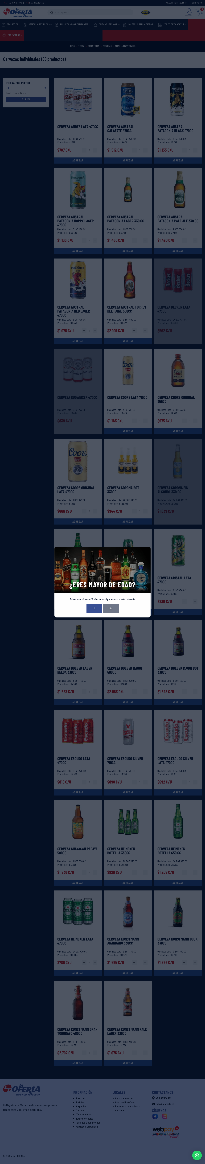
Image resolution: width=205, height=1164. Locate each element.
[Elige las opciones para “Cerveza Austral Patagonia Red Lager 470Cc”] (78, 341)
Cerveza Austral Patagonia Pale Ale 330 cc (177, 219)
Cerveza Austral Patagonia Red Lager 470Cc (73, 311)
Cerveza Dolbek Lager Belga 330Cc (74, 670)
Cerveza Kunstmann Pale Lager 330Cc (127, 1031)
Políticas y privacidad (86, 1126)
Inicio (72, 46)
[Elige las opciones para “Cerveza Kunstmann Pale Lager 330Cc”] (128, 1063)
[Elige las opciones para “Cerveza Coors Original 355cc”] (178, 431)
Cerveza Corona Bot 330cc (123, 490)
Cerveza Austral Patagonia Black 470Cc (175, 129)
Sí (94, 608)
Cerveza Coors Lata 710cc (127, 397)
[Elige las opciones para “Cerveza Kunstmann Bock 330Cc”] (178, 973)
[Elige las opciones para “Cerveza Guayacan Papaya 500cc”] (78, 883)
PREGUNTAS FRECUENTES (177, 3)
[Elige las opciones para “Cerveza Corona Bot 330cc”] (128, 521)
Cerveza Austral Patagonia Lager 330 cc (125, 219)
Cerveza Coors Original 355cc (176, 399)
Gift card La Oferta (125, 1102)
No (110, 608)
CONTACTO (197, 3)
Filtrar (26, 99)
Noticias (79, 1102)
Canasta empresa (124, 1098)
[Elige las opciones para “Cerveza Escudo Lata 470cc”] (78, 792)
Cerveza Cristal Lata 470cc (174, 580)
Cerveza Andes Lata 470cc (77, 127)
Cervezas (107, 46)
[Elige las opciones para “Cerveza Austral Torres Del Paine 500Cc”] (128, 341)
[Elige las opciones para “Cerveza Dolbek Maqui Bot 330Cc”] (178, 702)
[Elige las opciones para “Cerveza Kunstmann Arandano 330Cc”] (128, 973)
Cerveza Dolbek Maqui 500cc (124, 670)
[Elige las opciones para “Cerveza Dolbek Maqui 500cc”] (128, 702)
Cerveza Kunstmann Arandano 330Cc (123, 941)
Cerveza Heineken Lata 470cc (75, 941)
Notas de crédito (84, 1118)
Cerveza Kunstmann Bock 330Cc (177, 941)
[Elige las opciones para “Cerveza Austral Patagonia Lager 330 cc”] (128, 251)
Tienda (81, 46)
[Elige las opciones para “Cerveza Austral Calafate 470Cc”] (128, 160)
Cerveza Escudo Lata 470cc (73, 760)
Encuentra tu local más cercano (127, 1108)
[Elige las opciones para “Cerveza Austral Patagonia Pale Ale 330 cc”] (178, 251)
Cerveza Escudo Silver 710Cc (125, 760)
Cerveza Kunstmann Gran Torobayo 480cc (77, 1031)
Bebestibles (93, 46)
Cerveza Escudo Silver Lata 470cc (175, 760)
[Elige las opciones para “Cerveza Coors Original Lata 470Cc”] (78, 521)
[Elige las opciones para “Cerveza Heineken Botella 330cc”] (128, 883)
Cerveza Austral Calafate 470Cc (120, 129)
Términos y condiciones (87, 1122)
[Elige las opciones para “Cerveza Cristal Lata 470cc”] (178, 612)
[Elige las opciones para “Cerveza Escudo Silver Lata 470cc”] (178, 792)
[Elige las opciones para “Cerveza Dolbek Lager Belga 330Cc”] (78, 702)
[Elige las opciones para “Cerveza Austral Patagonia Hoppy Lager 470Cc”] (78, 251)
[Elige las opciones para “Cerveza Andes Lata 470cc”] (78, 160)
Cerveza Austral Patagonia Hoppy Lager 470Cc (75, 221)
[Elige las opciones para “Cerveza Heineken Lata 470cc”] (78, 973)
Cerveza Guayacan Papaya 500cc (77, 851)
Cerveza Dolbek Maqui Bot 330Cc (178, 670)
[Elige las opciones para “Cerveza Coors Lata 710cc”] (128, 431)
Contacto (80, 1110)
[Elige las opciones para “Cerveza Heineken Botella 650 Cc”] (178, 883)
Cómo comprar (83, 1114)
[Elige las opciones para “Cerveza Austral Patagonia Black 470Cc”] (178, 160)
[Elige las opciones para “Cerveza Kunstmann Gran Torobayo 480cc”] (78, 1063)
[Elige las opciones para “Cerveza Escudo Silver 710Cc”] (128, 792)
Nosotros (80, 1098)
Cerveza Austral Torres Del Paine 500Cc (126, 309)
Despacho (80, 1106)
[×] (197, 1155)
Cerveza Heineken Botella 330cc (121, 851)
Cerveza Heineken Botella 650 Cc (171, 851)
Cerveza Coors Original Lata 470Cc (76, 490)
